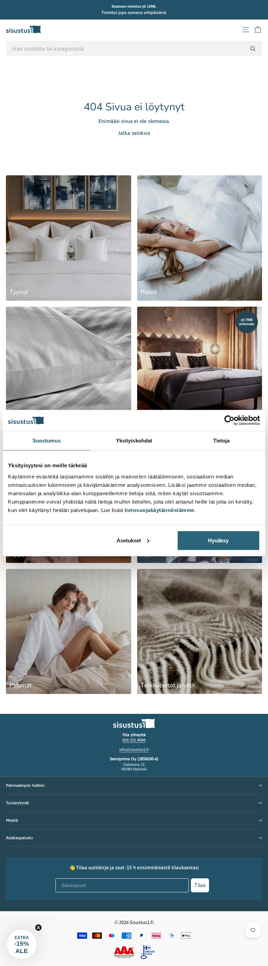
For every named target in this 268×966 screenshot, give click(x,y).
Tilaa (200, 885)
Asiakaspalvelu (19, 837)
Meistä (12, 820)
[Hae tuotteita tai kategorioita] (252, 48)
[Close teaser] (38, 927)
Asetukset (129, 540)
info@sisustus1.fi (134, 749)
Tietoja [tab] (221, 441)
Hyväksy (218, 540)
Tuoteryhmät (17, 802)
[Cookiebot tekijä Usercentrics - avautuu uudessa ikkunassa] (229, 420)
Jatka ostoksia (134, 133)
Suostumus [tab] (46, 441)
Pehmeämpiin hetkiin (25, 785)
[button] (21, 944)
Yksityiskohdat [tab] (134, 441)
